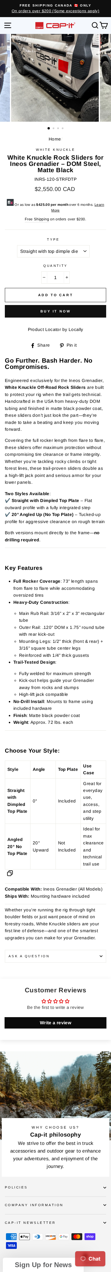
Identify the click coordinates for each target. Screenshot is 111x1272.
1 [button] (49, 128)
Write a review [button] (55, 1022)
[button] (43, 1265)
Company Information (34, 1205)
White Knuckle (55, 149)
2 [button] (54, 128)
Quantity (55, 265)
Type (53, 239)
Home (55, 139)
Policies (16, 1187)
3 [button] (58, 128)
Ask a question (29, 956)
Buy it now (55, 311)
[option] (55, 8)
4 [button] (63, 128)
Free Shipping (37, 219)
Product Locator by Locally (55, 329)
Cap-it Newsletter (30, 1222)
